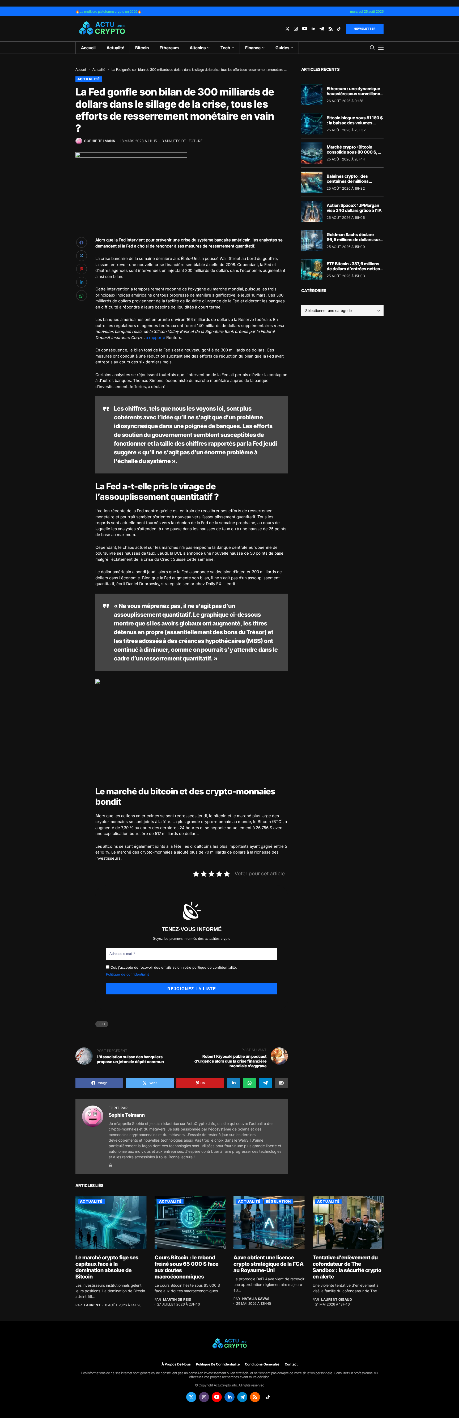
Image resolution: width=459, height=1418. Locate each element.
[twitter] (287, 29)
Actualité (98, 69)
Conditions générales (262, 1364)
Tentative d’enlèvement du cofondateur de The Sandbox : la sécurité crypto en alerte (347, 1267)
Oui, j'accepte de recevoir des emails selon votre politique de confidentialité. (173, 967)
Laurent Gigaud (336, 1300)
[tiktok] (339, 29)
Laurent (92, 1305)
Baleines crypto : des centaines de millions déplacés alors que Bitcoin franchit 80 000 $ (353, 183)
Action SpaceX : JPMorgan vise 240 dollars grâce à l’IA (354, 208)
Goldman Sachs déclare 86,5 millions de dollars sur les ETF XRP (353, 239)
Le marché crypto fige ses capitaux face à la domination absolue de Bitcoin (106, 1267)
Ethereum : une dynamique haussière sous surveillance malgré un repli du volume (354, 93)
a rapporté (155, 337)
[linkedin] (313, 29)
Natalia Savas (256, 1299)
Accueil (80, 69)
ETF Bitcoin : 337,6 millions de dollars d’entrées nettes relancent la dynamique (353, 268)
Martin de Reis (177, 1300)
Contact (291, 1364)
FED (102, 1024)
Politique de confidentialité (128, 974)
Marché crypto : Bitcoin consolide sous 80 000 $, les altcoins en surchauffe (352, 152)
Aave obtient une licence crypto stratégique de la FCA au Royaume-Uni (268, 1263)
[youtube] (304, 29)
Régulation (278, 1201)
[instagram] (296, 29)
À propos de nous (176, 1364)
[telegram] (322, 29)
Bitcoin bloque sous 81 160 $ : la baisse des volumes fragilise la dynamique (355, 123)
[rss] (331, 29)
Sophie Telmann (99, 141)
